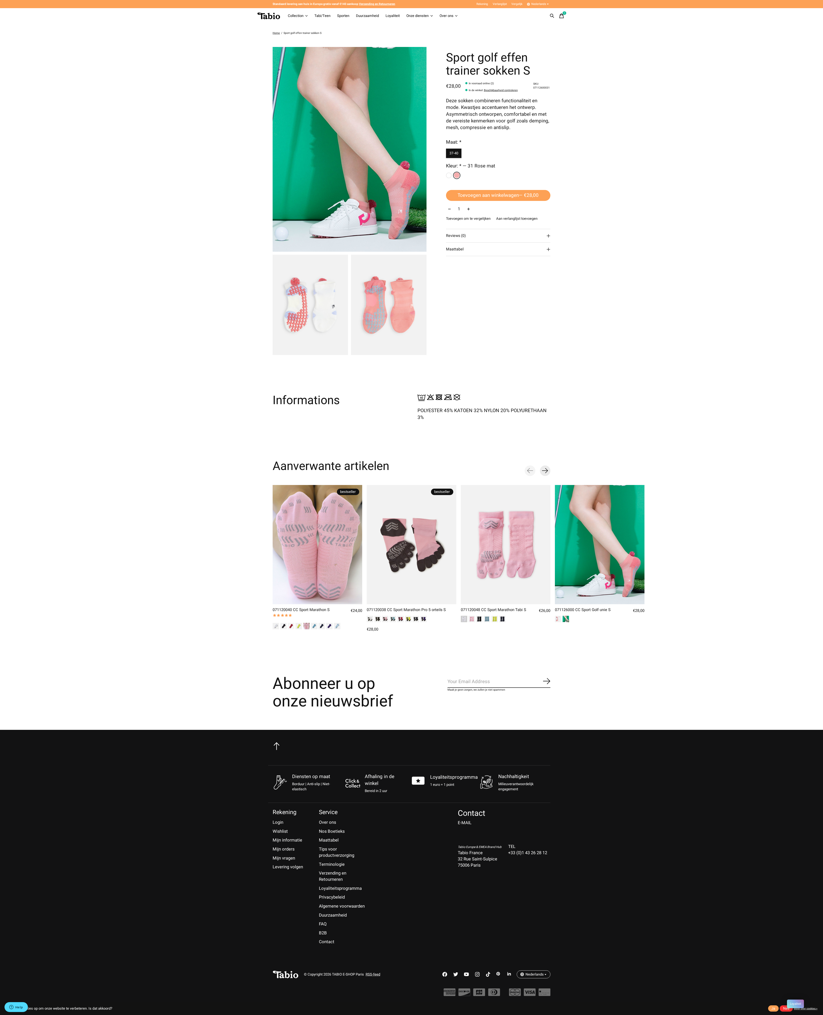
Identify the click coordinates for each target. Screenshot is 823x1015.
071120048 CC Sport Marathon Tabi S (493, 610)
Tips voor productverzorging (336, 852)
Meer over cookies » (805, 1008)
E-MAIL (465, 823)
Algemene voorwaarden (342, 906)
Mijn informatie (287, 840)
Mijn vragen (284, 858)
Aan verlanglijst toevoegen (517, 218)
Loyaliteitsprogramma (454, 777)
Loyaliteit (393, 15)
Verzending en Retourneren (332, 876)
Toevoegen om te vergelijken (468, 218)
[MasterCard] (515, 994)
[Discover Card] (464, 994)
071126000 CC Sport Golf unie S (583, 610)
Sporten (343, 15)
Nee (786, 1008)
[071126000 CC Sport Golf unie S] (599, 544)
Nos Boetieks (332, 831)
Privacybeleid (332, 897)
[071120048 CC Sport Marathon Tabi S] (505, 544)
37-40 (453, 153)
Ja (773, 1008)
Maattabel (329, 840)
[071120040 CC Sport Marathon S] (317, 544)
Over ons (447, 15)
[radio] (449, 175)
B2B (323, 933)
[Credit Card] (544, 994)
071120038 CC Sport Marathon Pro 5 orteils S (406, 610)
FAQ (323, 924)
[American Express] (449, 994)
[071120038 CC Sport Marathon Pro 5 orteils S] (411, 544)
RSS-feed (373, 974)
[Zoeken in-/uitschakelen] (552, 16)
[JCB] (479, 994)
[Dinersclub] (494, 994)
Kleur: (470, 166)
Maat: (453, 142)
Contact (326, 942)
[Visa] (530, 994)
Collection (295, 15)
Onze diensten (417, 15)
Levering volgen (288, 867)
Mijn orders (283, 849)
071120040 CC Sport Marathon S (301, 610)
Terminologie (332, 864)
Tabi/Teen (322, 15)
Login (278, 822)
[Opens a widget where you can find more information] (16, 1007)
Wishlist (280, 831)
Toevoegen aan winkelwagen (498, 195)
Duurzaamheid (367, 15)
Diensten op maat (311, 776)
